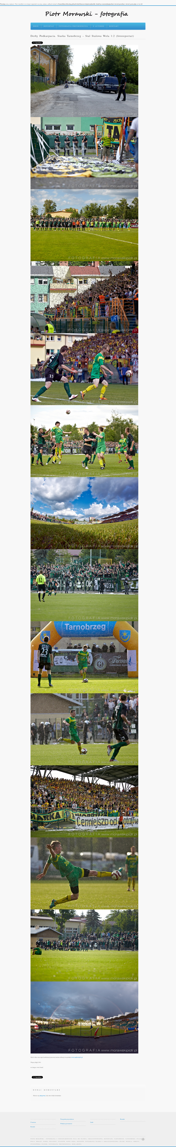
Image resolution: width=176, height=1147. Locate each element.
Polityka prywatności (66, 1123)
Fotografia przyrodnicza (73, 26)
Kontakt (114, 26)
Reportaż (49, 26)
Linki (91, 1122)
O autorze (98, 26)
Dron (36, 26)
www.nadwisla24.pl (77, 1057)
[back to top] (143, 1138)
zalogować (42, 1095)
